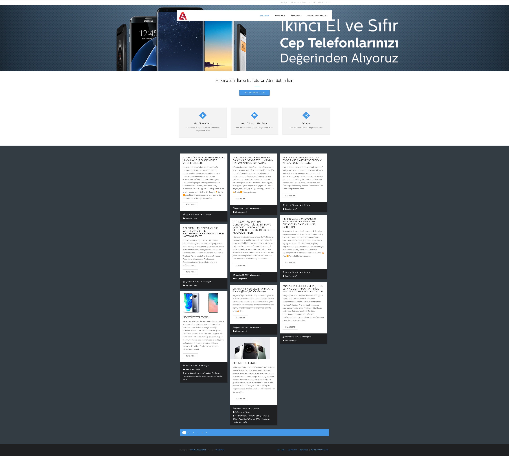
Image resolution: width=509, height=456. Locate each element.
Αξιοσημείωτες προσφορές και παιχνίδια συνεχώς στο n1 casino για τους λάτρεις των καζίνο (253, 160)
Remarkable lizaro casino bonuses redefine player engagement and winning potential (299, 223)
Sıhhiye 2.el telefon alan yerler (194, 376)
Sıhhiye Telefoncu (244, 363)
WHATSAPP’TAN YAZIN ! (321, 2)
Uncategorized (191, 218)
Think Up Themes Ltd (198, 450)
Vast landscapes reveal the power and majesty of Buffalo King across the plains (302, 160)
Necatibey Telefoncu (196, 317)
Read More (190, 205)
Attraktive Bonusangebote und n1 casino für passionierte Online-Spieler (204, 160)
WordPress (220, 450)
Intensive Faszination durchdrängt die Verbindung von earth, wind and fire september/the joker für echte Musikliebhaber (253, 227)
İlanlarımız (306, 2)
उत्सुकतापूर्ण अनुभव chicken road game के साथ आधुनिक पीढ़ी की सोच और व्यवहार (253, 290)
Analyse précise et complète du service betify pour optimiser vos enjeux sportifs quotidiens (303, 289)
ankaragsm (206, 214)
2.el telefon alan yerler (193, 373)
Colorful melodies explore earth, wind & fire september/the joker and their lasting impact (203, 232)
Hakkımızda (295, 2)
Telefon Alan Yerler (192, 369)
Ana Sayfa (284, 2)
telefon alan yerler (240, 422)
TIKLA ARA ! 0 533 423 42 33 (254, 93)
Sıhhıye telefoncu (262, 419)
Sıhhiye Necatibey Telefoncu (244, 419)
